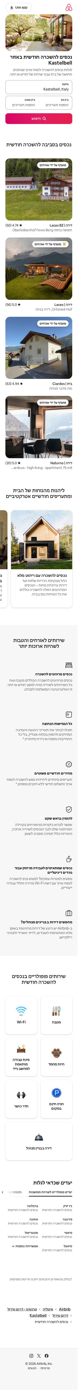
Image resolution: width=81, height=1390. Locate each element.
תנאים (32, 1368)
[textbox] (56, 104)
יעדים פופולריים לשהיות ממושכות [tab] (50, 1192)
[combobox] (39, 89)
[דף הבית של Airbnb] (68, 7)
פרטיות (45, 1368)
